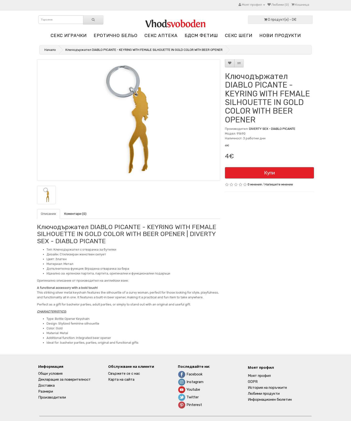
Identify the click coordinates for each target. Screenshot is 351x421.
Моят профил (261, 367)
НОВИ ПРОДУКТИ (280, 35)
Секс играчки (69, 35)
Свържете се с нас (124, 373)
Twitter (192, 397)
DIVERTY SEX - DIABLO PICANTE (272, 129)
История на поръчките (267, 387)
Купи (269, 173)
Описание (48, 214)
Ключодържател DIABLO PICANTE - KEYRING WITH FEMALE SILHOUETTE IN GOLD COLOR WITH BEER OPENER (144, 50)
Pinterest (194, 405)
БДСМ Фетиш (201, 35)
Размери (45, 391)
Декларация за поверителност (64, 379)
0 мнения (255, 184)
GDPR (253, 381)
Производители (52, 397)
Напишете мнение (279, 184)
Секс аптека (161, 35)
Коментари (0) (75, 214)
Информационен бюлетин (270, 399)
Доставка (46, 385)
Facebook (194, 374)
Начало (50, 50)
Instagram (194, 382)
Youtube (193, 389)
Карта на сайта (121, 379)
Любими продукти (264, 393)
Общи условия (50, 373)
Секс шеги (238, 35)
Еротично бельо (116, 35)
